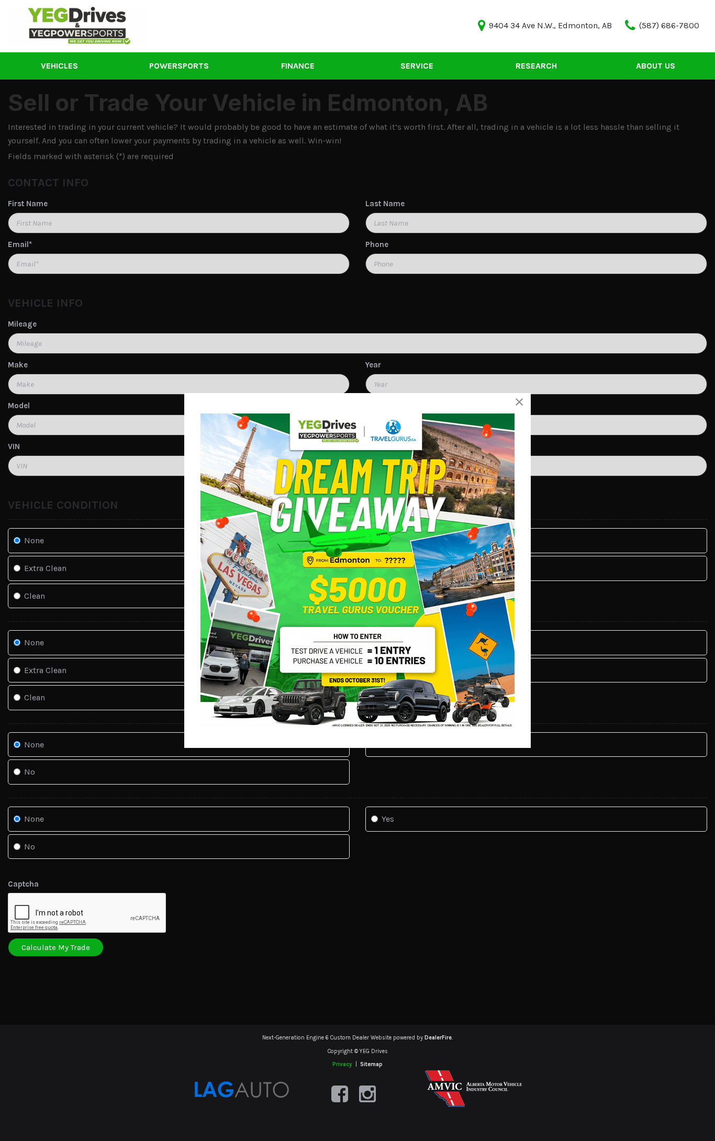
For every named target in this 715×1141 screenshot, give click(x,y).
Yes (388, 819)
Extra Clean (45, 568)
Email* (20, 244)
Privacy (342, 1064)
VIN (14, 446)
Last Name (385, 203)
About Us (655, 66)
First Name (28, 203)
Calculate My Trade (55, 947)
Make (18, 365)
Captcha (23, 884)
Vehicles (59, 66)
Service (416, 66)
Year (373, 365)
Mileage (22, 324)
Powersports (179, 66)
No (29, 772)
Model (19, 405)
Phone (376, 244)
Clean (34, 596)
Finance (298, 66)
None (34, 540)
